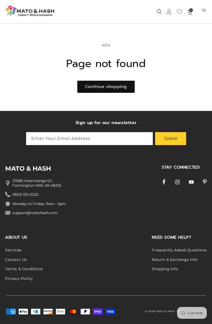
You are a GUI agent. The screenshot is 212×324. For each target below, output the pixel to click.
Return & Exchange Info (175, 259)
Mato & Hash (165, 311)
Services (13, 250)
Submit (170, 138)
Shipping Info (165, 269)
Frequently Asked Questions (179, 250)
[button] (204, 11)
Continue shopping (106, 87)
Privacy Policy (19, 278)
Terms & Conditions (24, 269)
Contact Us (16, 259)
